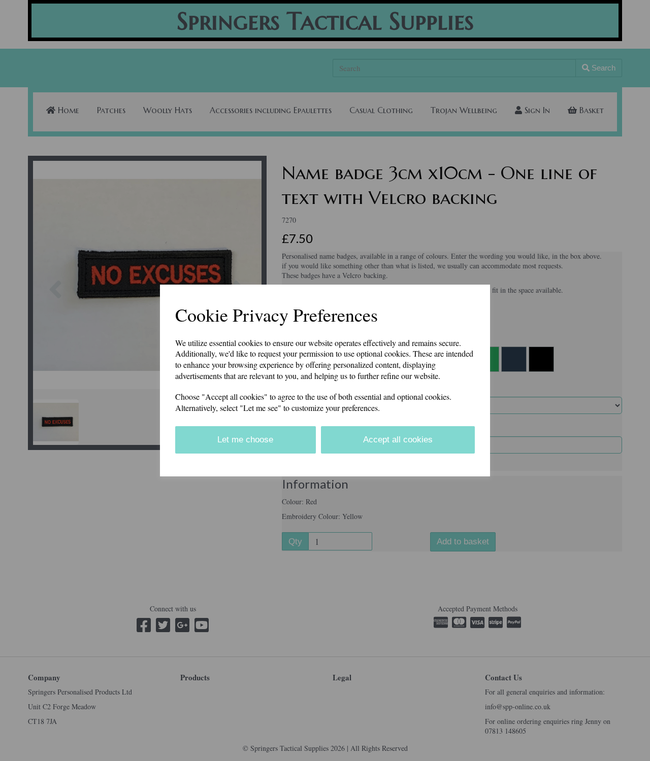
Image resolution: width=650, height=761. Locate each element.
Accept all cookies (398, 439)
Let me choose (245, 439)
